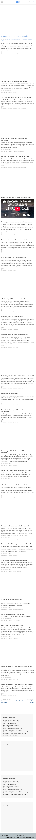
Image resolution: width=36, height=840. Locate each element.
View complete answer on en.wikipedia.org (10, 53)
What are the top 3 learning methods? (12, 721)
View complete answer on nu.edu (8, 270)
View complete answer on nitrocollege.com (10, 480)
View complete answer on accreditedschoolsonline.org (13, 108)
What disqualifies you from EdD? (11, 720)
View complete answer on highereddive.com (11, 571)
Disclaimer (22, 837)
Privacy (28, 837)
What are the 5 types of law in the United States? (15, 733)
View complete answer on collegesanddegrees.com (12, 151)
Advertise (7, 837)
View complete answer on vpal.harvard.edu (10, 638)
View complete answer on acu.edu (8, 695)
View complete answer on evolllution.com (10, 234)
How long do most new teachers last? (12, 726)
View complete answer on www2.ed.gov (10, 538)
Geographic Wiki (16, 39)
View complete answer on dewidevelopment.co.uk (12, 252)
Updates (32, 837)
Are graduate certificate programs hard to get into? (15, 731)
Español (32, 1)
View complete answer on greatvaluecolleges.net (12, 388)
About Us (17, 837)
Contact (12, 837)
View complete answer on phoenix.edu (9, 311)
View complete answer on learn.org (9, 92)
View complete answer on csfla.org (9, 555)
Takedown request (6, 52)
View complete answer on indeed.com (9, 329)
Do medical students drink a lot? (11, 725)
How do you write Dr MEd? (9, 723)
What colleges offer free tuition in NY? (12, 728)
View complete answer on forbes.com (9, 465)
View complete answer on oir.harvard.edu (10, 404)
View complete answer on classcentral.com (10, 620)
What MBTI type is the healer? (10, 735)
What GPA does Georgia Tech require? (12, 730)
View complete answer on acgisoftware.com (11, 497)
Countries (9, 39)
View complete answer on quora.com (9, 347)
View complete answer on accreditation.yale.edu (12, 609)
